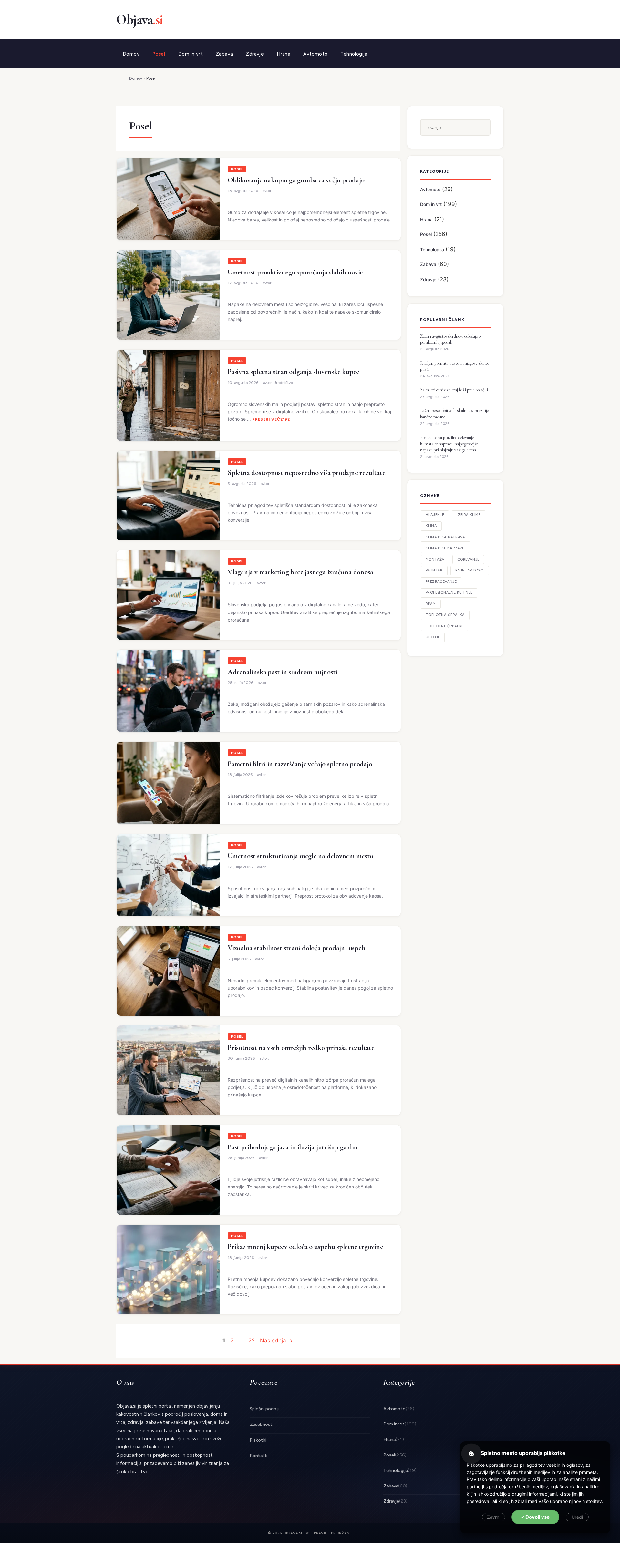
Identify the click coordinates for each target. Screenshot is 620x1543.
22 (252, 1340)
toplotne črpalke (444, 626)
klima (431, 526)
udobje (433, 637)
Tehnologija (353, 54)
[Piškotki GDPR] (471, 1453)
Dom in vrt (190, 54)
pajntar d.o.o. (469, 570)
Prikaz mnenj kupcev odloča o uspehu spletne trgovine (305, 1246)
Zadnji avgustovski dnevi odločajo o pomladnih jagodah (450, 339)
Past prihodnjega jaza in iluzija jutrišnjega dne (293, 1147)
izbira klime (468, 515)
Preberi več (266, 419)
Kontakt (258, 1455)
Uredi (577, 1517)
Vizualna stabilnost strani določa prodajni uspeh (296, 948)
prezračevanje (441, 582)
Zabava (224, 54)
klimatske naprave (445, 548)
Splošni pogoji (264, 1409)
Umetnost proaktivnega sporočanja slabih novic (295, 272)
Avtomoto (315, 54)
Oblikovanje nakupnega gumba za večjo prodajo (296, 180)
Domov (131, 54)
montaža (435, 559)
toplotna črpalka (445, 615)
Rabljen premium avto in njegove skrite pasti (454, 366)
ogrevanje (468, 559)
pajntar (434, 570)
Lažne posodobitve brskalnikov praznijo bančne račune (454, 413)
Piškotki (258, 1440)
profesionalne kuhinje (449, 593)
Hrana (283, 54)
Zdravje (255, 54)
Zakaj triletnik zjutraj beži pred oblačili (454, 390)
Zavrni (493, 1517)
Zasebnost (261, 1424)
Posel (158, 54)
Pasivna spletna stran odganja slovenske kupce (293, 371)
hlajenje (435, 515)
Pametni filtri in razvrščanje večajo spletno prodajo (300, 764)
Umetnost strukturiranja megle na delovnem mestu (301, 856)
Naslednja (276, 1340)
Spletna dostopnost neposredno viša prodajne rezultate (306, 472)
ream (431, 604)
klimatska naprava (445, 537)
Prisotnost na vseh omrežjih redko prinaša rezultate (301, 1048)
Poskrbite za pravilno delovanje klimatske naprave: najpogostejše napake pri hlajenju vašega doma (449, 444)
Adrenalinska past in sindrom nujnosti (282, 672)
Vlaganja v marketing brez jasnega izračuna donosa (300, 572)
